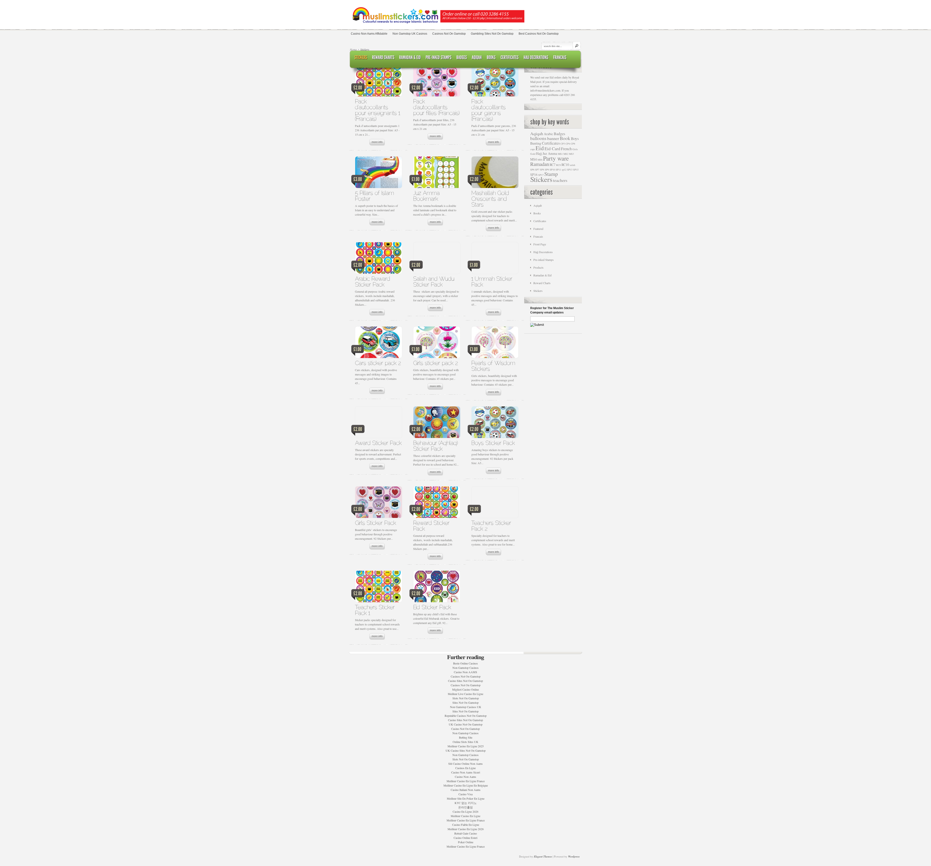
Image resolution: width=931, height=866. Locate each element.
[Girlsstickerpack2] (435, 363)
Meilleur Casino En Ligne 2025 (466, 746)
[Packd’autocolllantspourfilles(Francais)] (436, 107)
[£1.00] (436, 173)
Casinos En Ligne (465, 768)
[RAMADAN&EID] (410, 57)
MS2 (565, 154)
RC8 (558, 165)
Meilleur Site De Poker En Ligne (465, 798)
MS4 (533, 159)
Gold (532, 154)
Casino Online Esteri (465, 838)
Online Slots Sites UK (465, 742)
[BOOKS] (491, 57)
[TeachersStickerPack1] (375, 610)
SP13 (569, 169)
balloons (538, 138)
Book (565, 138)
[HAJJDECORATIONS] (536, 57)
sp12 (564, 169)
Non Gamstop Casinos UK (465, 707)
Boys (575, 138)
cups (532, 149)
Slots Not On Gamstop (465, 698)
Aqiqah (536, 133)
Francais (538, 236)
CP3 (563, 143)
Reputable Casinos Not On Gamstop (466, 716)
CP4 (568, 143)
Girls (575, 149)
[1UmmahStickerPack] (492, 281)
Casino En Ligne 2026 (465, 811)
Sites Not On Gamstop (465, 702)
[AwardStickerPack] (378, 442)
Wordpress (574, 856)
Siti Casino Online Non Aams (465, 763)
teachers (560, 180)
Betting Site (465, 737)
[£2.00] (378, 82)
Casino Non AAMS (465, 672)
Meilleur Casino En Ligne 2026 (466, 829)
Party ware (556, 158)
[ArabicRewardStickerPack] (373, 281)
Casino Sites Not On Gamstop (465, 681)
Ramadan (539, 164)
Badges (559, 133)
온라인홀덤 (465, 807)
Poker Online (465, 842)
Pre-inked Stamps (543, 260)
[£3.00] (378, 173)
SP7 (537, 169)
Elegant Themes (543, 856)
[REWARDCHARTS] (383, 57)
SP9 (547, 169)
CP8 (573, 143)
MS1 (560, 154)
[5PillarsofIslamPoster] (375, 195)
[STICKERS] (360, 57)
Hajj (539, 153)
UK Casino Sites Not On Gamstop (466, 750)
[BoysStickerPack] (493, 442)
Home (353, 49)
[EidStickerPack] (432, 607)
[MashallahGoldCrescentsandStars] (491, 198)
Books (537, 213)
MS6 (540, 159)
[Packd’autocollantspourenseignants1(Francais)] (378, 110)
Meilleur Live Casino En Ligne (465, 694)
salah (572, 165)
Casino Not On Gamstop (465, 729)
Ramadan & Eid (542, 275)
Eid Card (552, 148)
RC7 (552, 164)
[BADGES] (462, 57)
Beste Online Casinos (465, 663)
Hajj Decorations (543, 252)
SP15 (575, 169)
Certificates (551, 143)
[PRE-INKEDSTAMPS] (439, 57)
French (566, 148)
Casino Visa (465, 794)
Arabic (548, 134)
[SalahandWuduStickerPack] (434, 281)
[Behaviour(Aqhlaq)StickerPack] (436, 445)
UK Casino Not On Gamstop (465, 724)
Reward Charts (542, 283)
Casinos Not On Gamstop (466, 676)
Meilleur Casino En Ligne (465, 816)
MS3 (571, 154)
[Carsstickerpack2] (378, 363)
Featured (538, 229)
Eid (540, 148)
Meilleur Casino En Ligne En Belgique (465, 785)
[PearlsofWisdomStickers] (494, 366)
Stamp (551, 173)
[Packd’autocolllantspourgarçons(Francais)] (489, 110)
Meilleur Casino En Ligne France (466, 781)
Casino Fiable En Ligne (465, 825)
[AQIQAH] (477, 57)
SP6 (532, 169)
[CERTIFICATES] (510, 57)
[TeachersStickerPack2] (492, 525)
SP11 (558, 169)
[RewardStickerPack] (432, 525)
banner (553, 138)
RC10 (565, 164)
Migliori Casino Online (465, 689)
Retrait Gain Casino (465, 833)
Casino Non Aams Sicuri (465, 772)
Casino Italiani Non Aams (466, 790)
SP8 (542, 169)
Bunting (535, 143)
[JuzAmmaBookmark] (427, 195)
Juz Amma (550, 153)
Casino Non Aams (465, 777)
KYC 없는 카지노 (466, 803)
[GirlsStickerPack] (375, 522)
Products (538, 267)
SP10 (552, 169)
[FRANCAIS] (560, 57)
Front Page (539, 244)
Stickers (541, 179)
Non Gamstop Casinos (465, 668)
